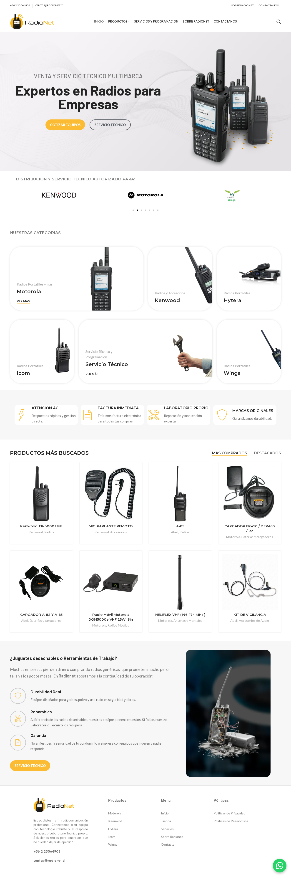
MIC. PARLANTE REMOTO (111, 526)
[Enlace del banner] (76, 279)
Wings (112, 844)
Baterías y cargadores (257, 537)
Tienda (166, 821)
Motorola (233, 537)
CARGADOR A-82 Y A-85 (41, 614)
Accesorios (118, 532)
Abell (174, 532)
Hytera (113, 829)
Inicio (165, 813)
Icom (111, 837)
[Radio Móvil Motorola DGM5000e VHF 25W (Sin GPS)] (111, 582)
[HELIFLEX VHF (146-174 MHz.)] (180, 582)
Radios (49, 532)
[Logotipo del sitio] (32, 21)
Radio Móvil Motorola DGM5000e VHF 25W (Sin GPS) (110, 619)
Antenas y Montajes (187, 620)
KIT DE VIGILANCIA (249, 614)
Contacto (168, 844)
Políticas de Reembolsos (231, 821)
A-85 (180, 526)
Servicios (167, 829)
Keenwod (115, 821)
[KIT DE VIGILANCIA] (250, 582)
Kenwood (36, 532)
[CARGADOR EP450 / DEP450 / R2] (250, 494)
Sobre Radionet (172, 837)
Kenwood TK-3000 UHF (41, 526)
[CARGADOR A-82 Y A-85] (41, 582)
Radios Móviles (118, 625)
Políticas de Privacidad (229, 813)
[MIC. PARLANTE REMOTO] (111, 494)
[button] (133, 210)
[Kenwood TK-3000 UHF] (41, 494)
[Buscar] (278, 21)
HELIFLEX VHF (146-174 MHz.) (180, 614)
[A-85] (180, 494)
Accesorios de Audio (254, 620)
